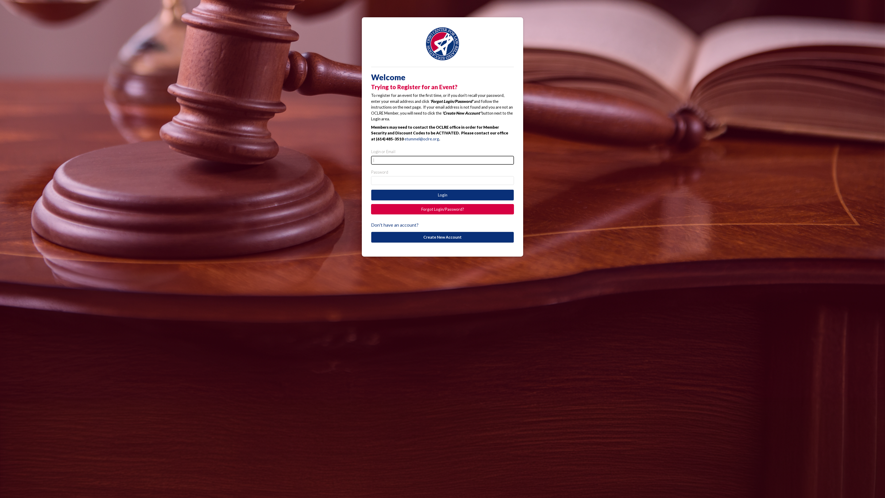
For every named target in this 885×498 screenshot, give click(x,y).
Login (442, 195)
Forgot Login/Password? (442, 209)
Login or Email (383, 151)
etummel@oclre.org (421, 138)
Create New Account (442, 237)
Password (379, 172)
